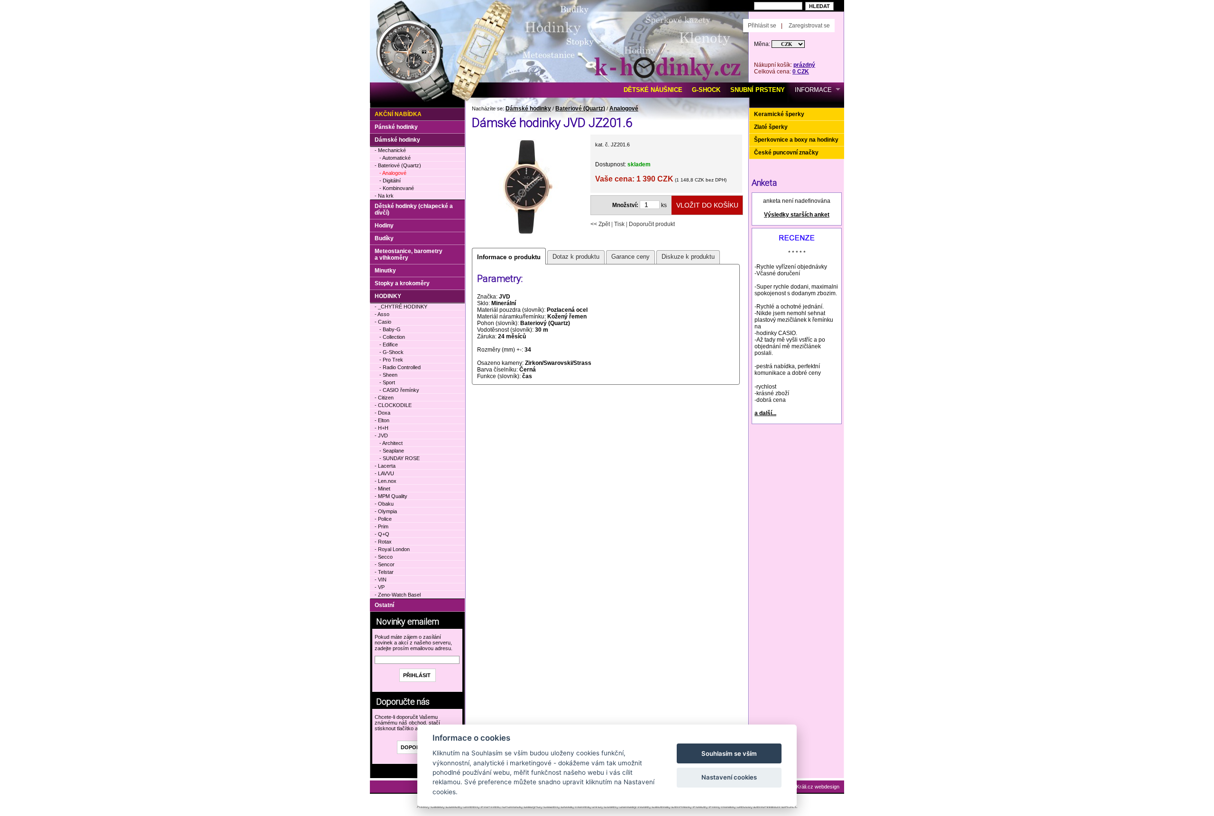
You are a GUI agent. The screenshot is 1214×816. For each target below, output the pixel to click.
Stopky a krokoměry (402, 283)
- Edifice (388, 344)
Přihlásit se (762, 25)
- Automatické (395, 158)
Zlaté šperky (771, 127)
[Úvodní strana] (478, 14)
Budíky (384, 238)
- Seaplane (391, 450)
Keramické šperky (779, 114)
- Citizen (384, 397)
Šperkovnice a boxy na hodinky (796, 139)
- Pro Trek (391, 360)
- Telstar (384, 572)
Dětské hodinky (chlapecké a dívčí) (414, 209)
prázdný (804, 65)
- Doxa (382, 413)
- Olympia (386, 511)
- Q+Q (382, 534)
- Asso (382, 314)
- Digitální (390, 180)
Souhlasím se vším (729, 753)
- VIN (380, 579)
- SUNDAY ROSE (399, 458)
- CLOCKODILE (393, 405)
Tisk (619, 224)
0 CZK (800, 71)
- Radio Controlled (400, 367)
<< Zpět (600, 224)
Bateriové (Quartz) (580, 108)
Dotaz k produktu (575, 256)
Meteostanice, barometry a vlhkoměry (408, 254)
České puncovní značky (786, 152)
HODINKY (388, 296)
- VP (380, 587)
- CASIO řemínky (399, 390)
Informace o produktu (509, 257)
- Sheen (388, 375)
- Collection (392, 337)
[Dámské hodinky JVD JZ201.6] (528, 239)
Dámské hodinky (528, 108)
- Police (383, 519)
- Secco (384, 557)
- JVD (381, 435)
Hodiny (384, 225)
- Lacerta (385, 466)
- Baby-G (390, 329)
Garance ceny (630, 256)
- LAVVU (384, 473)
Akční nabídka (398, 114)
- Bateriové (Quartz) (398, 165)
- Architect (391, 443)
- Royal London (392, 549)
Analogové (623, 108)
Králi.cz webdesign (817, 786)
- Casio (383, 322)
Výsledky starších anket (796, 214)
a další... (765, 413)
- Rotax (383, 541)
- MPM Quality (391, 496)
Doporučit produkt (652, 224)
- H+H (381, 428)
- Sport (387, 382)
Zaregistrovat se (809, 25)
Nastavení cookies (729, 777)
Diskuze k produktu (688, 256)
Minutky (385, 270)
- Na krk (384, 196)
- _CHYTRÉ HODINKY (401, 306)
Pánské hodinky (396, 127)
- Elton (382, 420)
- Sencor (385, 564)
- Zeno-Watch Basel (398, 595)
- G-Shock (391, 352)
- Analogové (392, 173)
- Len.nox (385, 481)
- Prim (381, 526)
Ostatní (384, 605)
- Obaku (384, 504)
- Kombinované (396, 188)
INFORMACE (813, 89)
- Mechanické (390, 150)
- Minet (382, 488)
